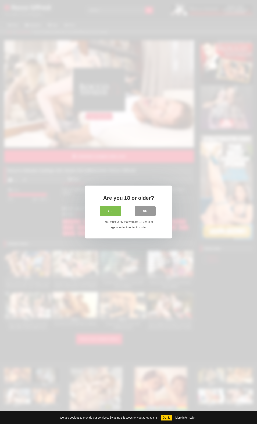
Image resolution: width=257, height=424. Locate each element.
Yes (110, 211)
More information (185, 417)
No (145, 211)
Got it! (166, 417)
